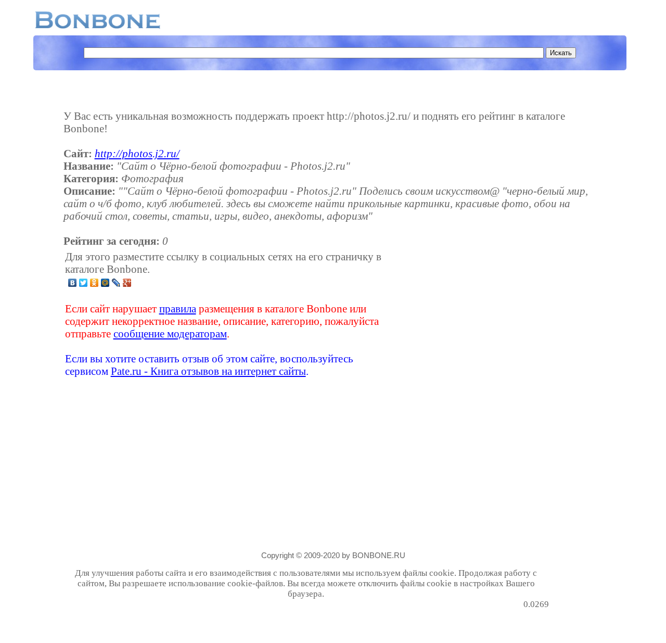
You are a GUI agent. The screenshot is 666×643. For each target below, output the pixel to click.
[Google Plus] (127, 282)
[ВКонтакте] (72, 282)
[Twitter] (83, 282)
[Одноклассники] (94, 282)
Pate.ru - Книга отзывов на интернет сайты (208, 371)
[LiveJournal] (116, 282)
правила (177, 308)
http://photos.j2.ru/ (137, 153)
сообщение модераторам (170, 333)
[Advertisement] (466, 314)
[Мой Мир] (105, 282)
